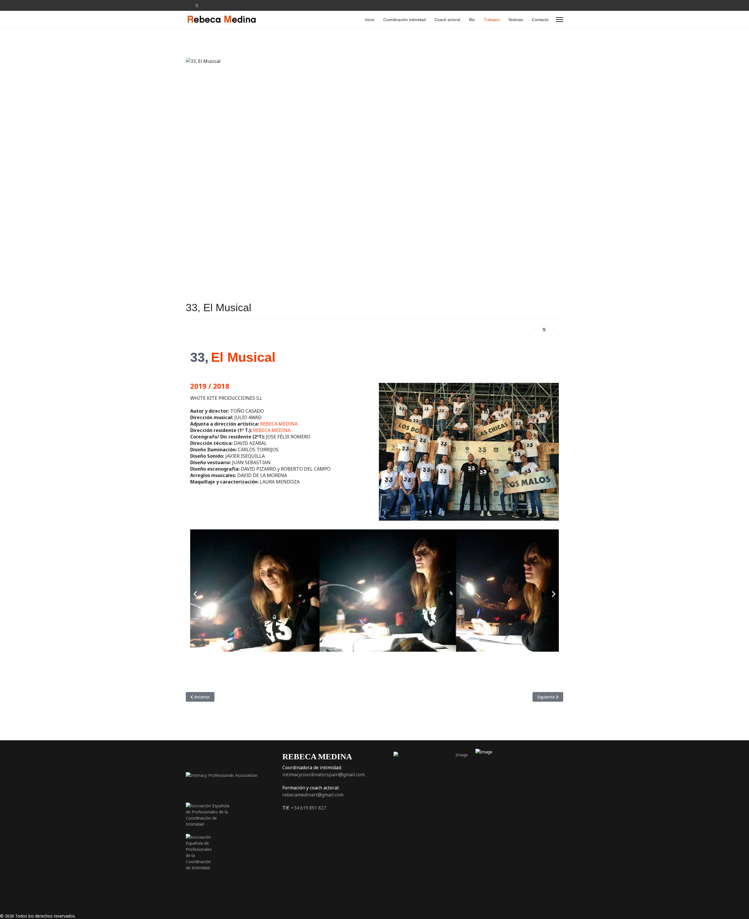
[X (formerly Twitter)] (544, 329)
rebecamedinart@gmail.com (312, 794)
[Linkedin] (206, 5)
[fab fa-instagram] (446, 829)
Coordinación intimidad (404, 19)
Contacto (540, 19)
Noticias (516, 19)
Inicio (369, 19)
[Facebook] (187, 5)
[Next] (553, 590)
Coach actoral (447, 19)
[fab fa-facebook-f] (393, 829)
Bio (472, 19)
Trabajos (492, 19)
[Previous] (196, 590)
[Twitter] (197, 5)
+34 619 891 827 (308, 808)
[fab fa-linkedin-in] (428, 829)
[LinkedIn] (558, 329)
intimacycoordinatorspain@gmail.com (323, 774)
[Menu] (559, 19)
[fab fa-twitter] (411, 829)
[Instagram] (215, 5)
